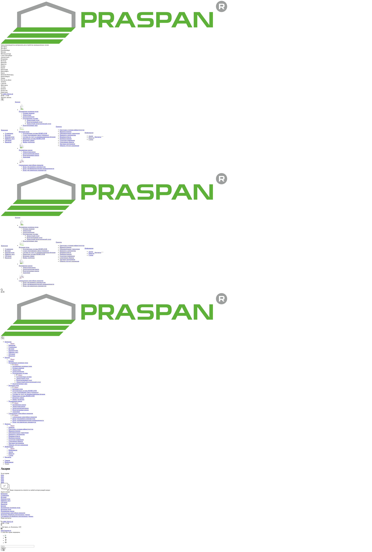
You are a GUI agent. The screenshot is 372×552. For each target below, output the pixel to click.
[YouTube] (6, 543)
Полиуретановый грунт (34, 122)
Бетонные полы (24, 131)
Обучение (8, 140)
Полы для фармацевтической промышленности (38, 168)
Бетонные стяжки (28, 140)
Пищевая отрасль (65, 137)
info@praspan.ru (6, 530)
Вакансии (8, 142)
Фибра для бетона (29, 142)
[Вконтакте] (6, 538)
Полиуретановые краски (31, 155)
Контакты (98, 137)
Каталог (17, 102)
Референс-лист (10, 138)
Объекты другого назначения (69, 145)
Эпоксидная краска (29, 152)
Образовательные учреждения (70, 133)
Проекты (59, 126)
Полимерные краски (25, 150)
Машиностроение (65, 131)
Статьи (91, 139)
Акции (91, 136)
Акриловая (26, 157)
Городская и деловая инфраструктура (72, 130)
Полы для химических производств (34, 170)
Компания (4, 130)
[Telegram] (6, 540)
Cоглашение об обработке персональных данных (17, 516)
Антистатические (28, 116)
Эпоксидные (27, 115)
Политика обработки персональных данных (15, 514)
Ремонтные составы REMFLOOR (34, 138)
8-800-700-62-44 (8, 94)
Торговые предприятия (67, 144)
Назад (12, 343)
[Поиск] (2, 99)
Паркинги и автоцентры (68, 135)
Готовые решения (28, 113)
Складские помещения (67, 140)
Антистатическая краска (31, 153)
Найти (3, 548)
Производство (9, 137)
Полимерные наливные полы (28, 111)
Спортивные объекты (67, 142)
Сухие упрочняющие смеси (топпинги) (36, 135)
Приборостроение (66, 138)
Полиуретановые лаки (30, 125)
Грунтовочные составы (30, 118)
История (8, 135)
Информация (89, 133)
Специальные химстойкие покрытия (31, 165)
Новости (91, 138)
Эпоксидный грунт (33, 120)
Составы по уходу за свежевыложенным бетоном (39, 137)
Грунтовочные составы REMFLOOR (35, 133)
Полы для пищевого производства (34, 167)
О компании (9, 133)
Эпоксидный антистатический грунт (39, 123)
